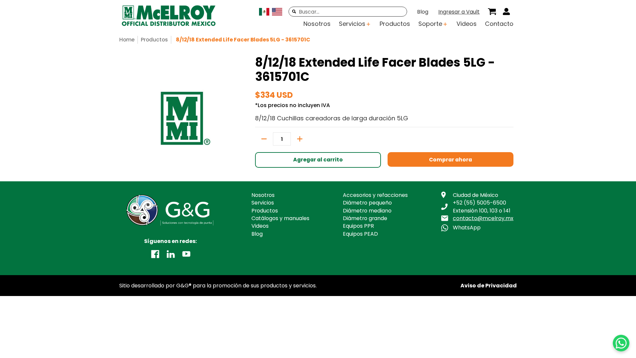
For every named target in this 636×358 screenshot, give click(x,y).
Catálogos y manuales (280, 218)
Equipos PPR (358, 226)
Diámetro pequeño (367, 203)
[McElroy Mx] (174, 16)
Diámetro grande (365, 218)
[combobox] (348, 12)
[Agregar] (300, 139)
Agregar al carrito (318, 159)
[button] (155, 253)
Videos (260, 226)
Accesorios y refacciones (375, 195)
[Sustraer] (264, 139)
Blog (422, 12)
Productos (154, 39)
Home (126, 39)
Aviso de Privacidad (488, 285)
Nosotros (263, 195)
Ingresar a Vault (459, 12)
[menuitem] (492, 11)
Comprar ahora (450, 159)
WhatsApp (467, 227)
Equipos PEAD (360, 234)
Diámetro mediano (367, 210)
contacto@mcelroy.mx (483, 218)
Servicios (262, 203)
